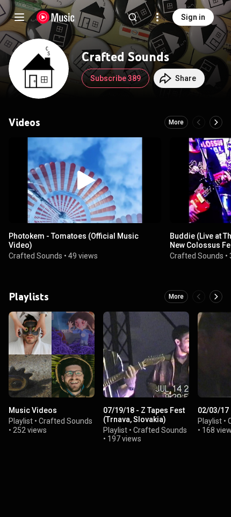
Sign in (193, 17)
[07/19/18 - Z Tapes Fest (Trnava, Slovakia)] (146, 354)
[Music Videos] (52, 354)
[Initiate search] (132, 17)
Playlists (29, 296)
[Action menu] (149, 151)
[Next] (216, 122)
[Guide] (19, 17)
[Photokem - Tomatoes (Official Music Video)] (85, 180)
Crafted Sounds (35, 256)
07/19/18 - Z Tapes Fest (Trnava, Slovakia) (144, 415)
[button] (85, 180)
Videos (24, 122)
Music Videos (33, 410)
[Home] (56, 17)
